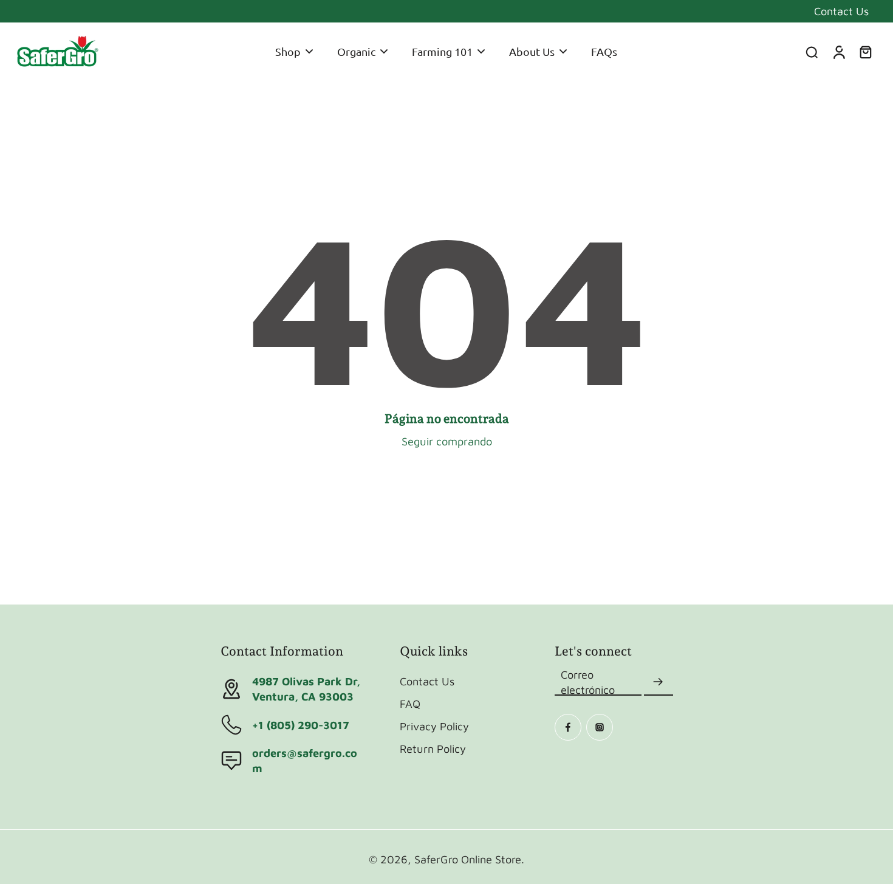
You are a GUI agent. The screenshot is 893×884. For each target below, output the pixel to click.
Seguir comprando (447, 441)
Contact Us (841, 11)
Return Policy (433, 748)
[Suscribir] (658, 682)
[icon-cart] (865, 51)
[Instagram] (599, 727)
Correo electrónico (588, 682)
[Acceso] (838, 52)
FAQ (410, 703)
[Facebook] (568, 727)
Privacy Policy (434, 726)
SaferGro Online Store (467, 859)
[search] (811, 51)
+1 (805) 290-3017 (300, 725)
